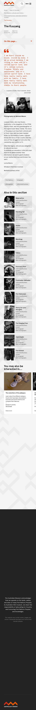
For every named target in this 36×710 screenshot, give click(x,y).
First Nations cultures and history (14, 13)
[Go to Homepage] (18, 704)
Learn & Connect (14, 10)
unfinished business (22, 184)
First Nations (9, 180)
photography (9, 184)
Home (5, 10)
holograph (20, 180)
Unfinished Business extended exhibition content (15, 16)
